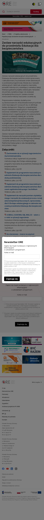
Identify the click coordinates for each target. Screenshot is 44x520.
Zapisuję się (12, 279)
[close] (40, 3)
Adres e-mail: (9, 252)
